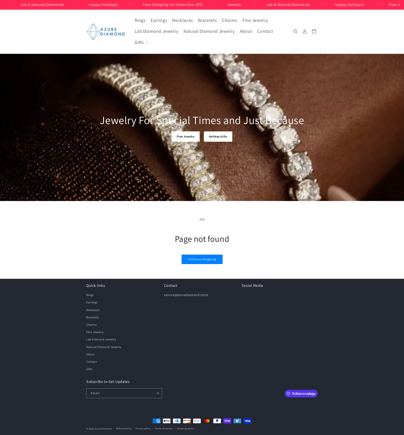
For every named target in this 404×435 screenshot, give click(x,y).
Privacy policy (143, 428)
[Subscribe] (157, 393)
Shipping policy (185, 428)
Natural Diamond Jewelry (103, 347)
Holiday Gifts (218, 136)
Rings (90, 295)
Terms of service (164, 428)
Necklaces (93, 310)
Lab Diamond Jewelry (101, 339)
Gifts (89, 369)
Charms (91, 325)
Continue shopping (202, 259)
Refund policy (123, 428)
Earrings (91, 302)
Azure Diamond (103, 428)
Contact (91, 362)
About (90, 354)
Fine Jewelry (185, 136)
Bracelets (92, 317)
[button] (141, 42)
